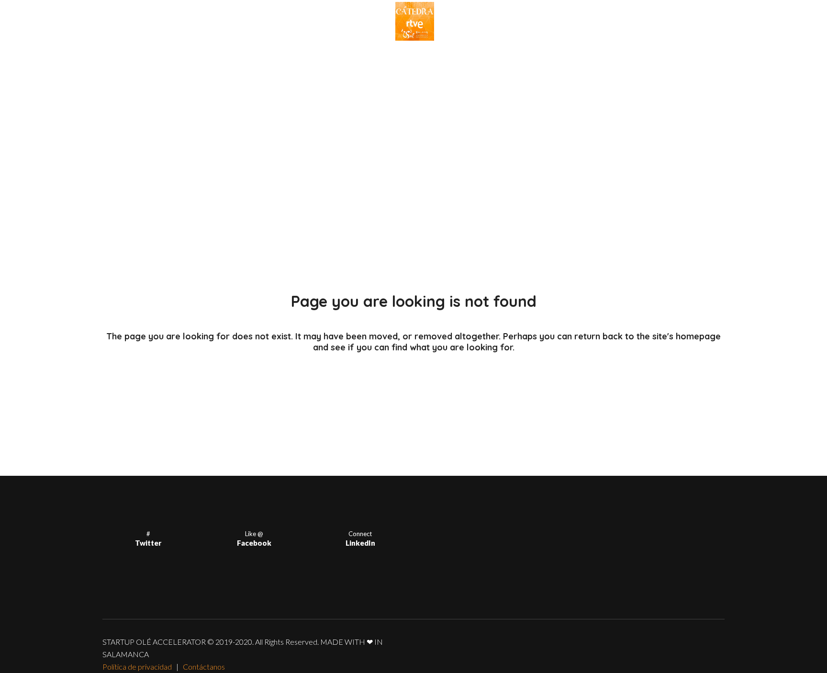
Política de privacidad (137, 666)
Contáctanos (204, 666)
